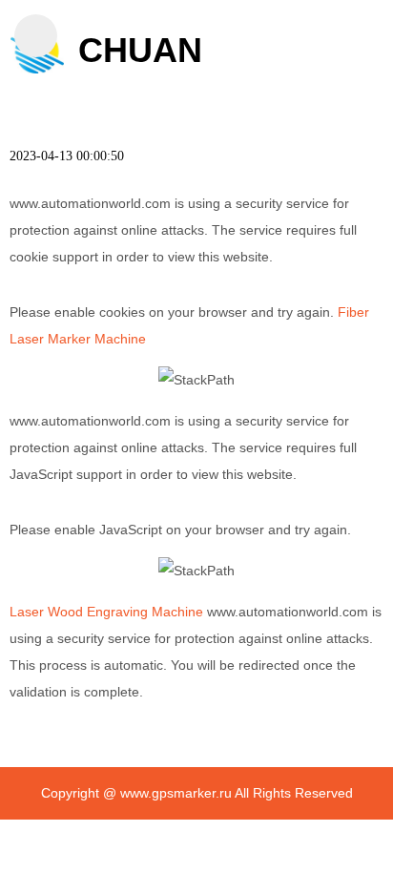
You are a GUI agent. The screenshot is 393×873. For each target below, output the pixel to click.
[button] (35, 35)
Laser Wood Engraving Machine (106, 611)
